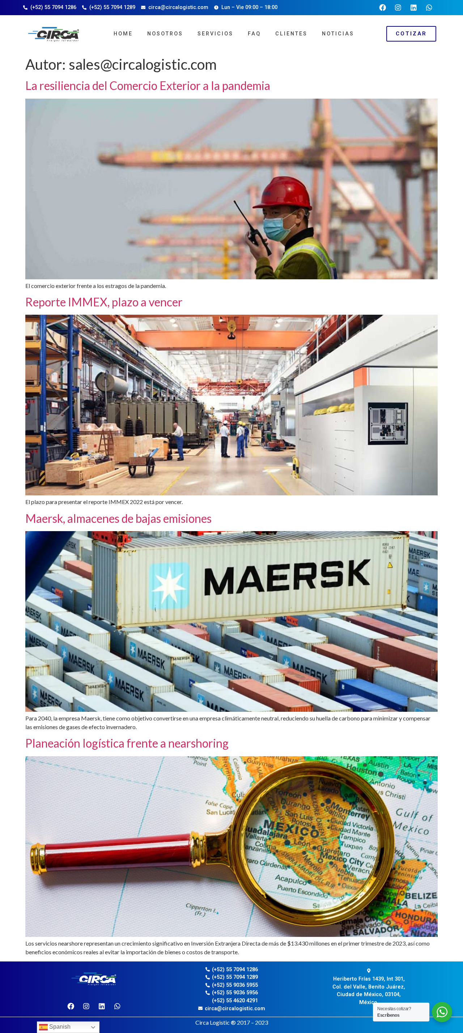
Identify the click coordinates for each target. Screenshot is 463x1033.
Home (123, 34)
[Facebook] (383, 7)
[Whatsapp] (429, 7)
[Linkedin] (414, 7)
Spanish (59, 1027)
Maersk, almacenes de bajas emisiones (118, 518)
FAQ (254, 34)
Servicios (215, 34)
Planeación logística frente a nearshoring (127, 743)
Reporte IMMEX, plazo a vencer (104, 302)
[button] (411, 34)
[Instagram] (398, 7)
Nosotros (165, 34)
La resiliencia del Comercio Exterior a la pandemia (147, 85)
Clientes (291, 34)
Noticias (338, 34)
